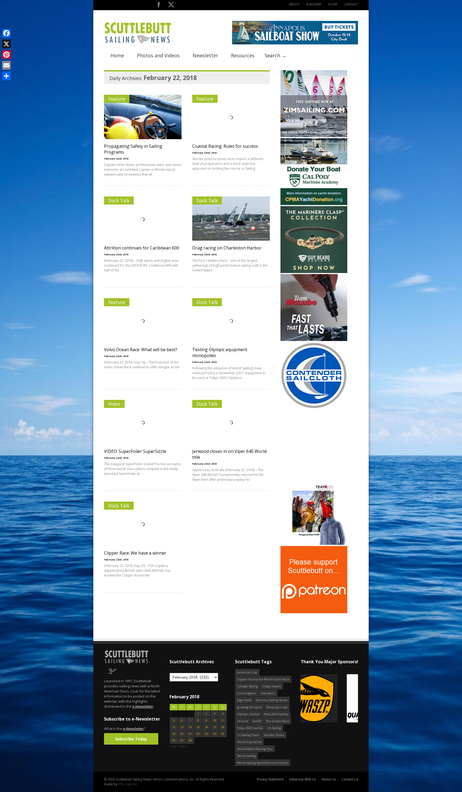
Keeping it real (277, 707)
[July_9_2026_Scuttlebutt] (313, 204)
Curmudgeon (246, 693)
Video (114, 404)
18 (222, 727)
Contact (351, 4)
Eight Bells (244, 700)
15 (198, 727)
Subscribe (313, 4)
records (242, 721)
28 (190, 740)
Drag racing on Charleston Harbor (226, 248)
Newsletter (205, 55)
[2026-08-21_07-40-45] (295, 43)
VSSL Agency (127, 784)
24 (214, 734)
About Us (329, 779)
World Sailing (246, 756)
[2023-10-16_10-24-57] (338, 698)
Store (332, 4)
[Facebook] (6, 33)
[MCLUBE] (313, 340)
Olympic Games (248, 714)
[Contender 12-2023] (313, 408)
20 (181, 734)
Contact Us (349, 779)
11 (222, 720)
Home (117, 55)
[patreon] (313, 612)
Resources (243, 55)
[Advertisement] (313, 443)
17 (214, 727)
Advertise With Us (302, 779)
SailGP (257, 721)
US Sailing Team (248, 735)
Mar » (183, 746)
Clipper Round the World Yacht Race (263, 679)
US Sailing (274, 728)
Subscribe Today (131, 738)
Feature (116, 99)
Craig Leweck (271, 686)
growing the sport (249, 707)
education (268, 693)
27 (181, 740)
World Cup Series (249, 742)
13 (181, 727)
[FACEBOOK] (159, 6)
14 (190, 727)
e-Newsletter (142, 706)
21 (190, 734)
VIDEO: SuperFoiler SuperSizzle (135, 451)
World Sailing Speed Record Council (262, 763)
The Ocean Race (277, 721)
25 (222, 734)
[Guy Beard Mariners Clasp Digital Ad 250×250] (313, 272)
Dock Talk (118, 200)
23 (206, 734)
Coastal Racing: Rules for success (225, 146)
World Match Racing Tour (255, 749)
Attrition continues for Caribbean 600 (141, 248)
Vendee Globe (274, 735)
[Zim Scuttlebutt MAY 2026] (313, 136)
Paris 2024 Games (276, 714)
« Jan (173, 746)
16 (206, 727)
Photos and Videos (158, 55)
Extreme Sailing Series (271, 700)
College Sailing (247, 686)
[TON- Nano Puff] (313, 543)
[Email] (6, 65)
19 (173, 734)
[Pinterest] (6, 54)
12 (173, 727)
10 (214, 720)
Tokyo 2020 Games (250, 728)
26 (173, 740)
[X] (6, 44)
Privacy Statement (270, 779)
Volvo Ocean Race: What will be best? (140, 350)
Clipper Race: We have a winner (135, 553)
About (294, 4)
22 (198, 734)
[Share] (6, 76)
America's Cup (247, 672)
